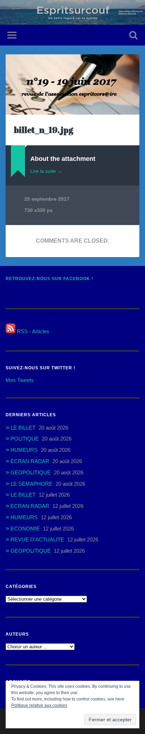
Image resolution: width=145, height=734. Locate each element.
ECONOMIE (25, 529)
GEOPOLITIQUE (31, 472)
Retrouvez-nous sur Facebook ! (49, 278)
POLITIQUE (25, 439)
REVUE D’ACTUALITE (37, 539)
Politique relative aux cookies (39, 705)
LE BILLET (23, 428)
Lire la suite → (46, 171)
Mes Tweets (20, 380)
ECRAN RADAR (30, 461)
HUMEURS (24, 450)
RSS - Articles (32, 331)
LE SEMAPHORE (31, 484)
